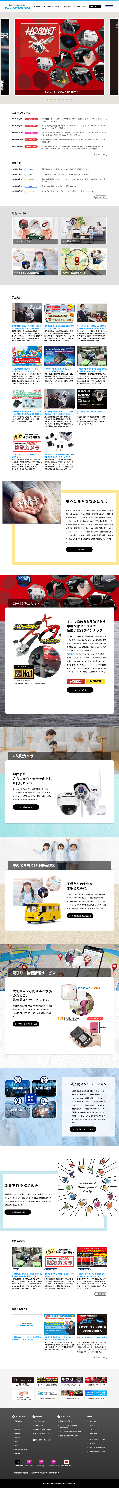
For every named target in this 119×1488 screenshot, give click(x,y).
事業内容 (17, 1437)
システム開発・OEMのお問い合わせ (70, 1432)
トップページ (20, 1416)
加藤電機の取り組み (21, 1449)
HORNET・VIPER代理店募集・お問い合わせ (69, 1426)
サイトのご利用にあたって (97, 1448)
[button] (47, 99)
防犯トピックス (94, 1429)
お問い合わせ (95, 6)
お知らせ (92, 1425)
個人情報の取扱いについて (97, 1452)
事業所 (17, 1441)
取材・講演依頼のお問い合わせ (69, 1436)
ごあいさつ (18, 1425)
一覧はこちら (101, 154)
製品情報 (37, 6)
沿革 (16, 1445)
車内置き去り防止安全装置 (43, 1429)
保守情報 (92, 1444)
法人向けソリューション (52, 6)
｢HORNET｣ (71, 654)
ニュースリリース (95, 1421)
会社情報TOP (19, 1421)
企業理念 (17, 1429)
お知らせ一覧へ (100, 197)
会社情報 (67, 6)
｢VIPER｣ (79, 654)
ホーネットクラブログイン (97, 1440)
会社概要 (17, 1433)
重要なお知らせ (94, 1433)
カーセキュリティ (40, 1421)
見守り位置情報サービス (42, 1433)
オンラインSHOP (80, 6)
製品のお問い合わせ (66, 1421)
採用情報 (17, 1453)
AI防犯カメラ (39, 1425)
